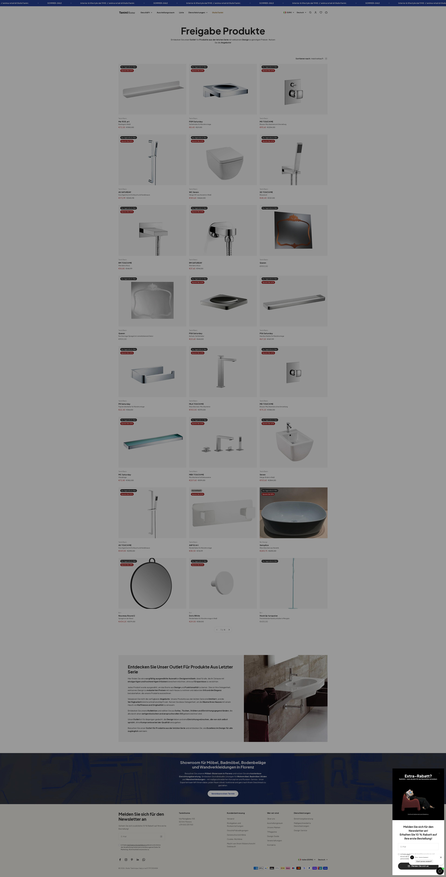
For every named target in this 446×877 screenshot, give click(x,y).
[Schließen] (439, 773)
